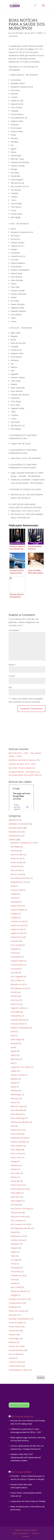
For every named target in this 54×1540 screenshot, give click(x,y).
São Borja (15, 1204)
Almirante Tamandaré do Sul (23, 842)
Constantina (16, 957)
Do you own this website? (17, 807)
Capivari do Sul (17, 937)
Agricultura (13, 820)
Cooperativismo (15, 1303)
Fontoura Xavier (17, 1023)
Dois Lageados (17, 976)
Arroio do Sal (16, 858)
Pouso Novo (16, 1157)
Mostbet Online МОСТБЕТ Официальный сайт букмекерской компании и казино (25, 1457)
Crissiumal (15, 968)
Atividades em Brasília (18, 824)
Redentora (15, 1165)
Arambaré (15, 850)
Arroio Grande (17, 862)
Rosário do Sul (17, 1185)
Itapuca (14, 1055)
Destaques (13, 1307)
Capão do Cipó (17, 929)
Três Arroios (16, 1271)
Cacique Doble (17, 890)
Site (10, 687)
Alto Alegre (15, 846)
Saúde (39, 33)
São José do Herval (19, 1216)
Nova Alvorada (17, 1110)
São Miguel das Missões (21, 1228)
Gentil (13, 1031)
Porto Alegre (16, 1149)
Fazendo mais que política (26, 1530)
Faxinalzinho (16, 1016)
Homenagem (14, 1338)
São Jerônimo (16, 1212)
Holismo (12, 1334)
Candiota (14, 913)
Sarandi (14, 1232)
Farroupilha (15, 1012)
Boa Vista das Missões (20, 878)
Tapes (13, 1256)
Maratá (14, 1082)
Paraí (13, 1126)
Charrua (14, 953)
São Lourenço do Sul (19, 1224)
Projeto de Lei (15, 1346)
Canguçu (14, 917)
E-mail (12, 676)
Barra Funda (16, 870)
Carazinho (15, 941)
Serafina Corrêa (17, 1240)
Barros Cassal (16, 874)
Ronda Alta (15, 1181)
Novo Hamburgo (18, 1118)
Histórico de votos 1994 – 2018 (22, 764)
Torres (13, 1263)
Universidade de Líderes (19, 1370)
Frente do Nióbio (16, 1322)
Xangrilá (14, 1295)
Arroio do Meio (17, 854)
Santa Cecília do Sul (19, 1189)
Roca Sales (15, 1173)
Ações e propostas (20, 1533)
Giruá (13, 1035)
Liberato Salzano (18, 1075)
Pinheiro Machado (18, 1141)
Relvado (14, 1169)
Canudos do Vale (18, 921)
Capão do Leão (17, 933)
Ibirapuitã (14, 1043)
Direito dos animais (17, 1311)
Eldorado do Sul (17, 984)
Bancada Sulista (15, 831)
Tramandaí (15, 1267)
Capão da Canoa (18, 925)
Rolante (14, 1177)
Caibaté (14, 894)
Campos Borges (17, 909)
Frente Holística (15, 1326)
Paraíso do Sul (17, 1130)
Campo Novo (16, 905)
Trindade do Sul (17, 1275)
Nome (12, 664)
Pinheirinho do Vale (19, 1138)
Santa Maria (16, 1193)
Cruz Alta (14, 972)
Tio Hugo (14, 1260)
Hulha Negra (16, 1039)
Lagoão (14, 1071)
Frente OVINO (23, 1472)
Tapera (14, 1252)
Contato (25, 1536)
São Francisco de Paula (20, 1208)
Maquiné (14, 1078)
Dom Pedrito (16, 980)
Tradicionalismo (15, 1366)
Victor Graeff (16, 1287)
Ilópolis (14, 1051)
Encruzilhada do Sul (19, 988)
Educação (13, 1315)
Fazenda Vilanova (18, 1019)
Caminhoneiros (15, 835)
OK (27, 807)
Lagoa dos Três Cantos (21, 1067)
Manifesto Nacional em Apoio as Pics (24, 760)
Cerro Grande (16, 945)
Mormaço (15, 1098)
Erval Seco (15, 1000)
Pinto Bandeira (17, 1145)
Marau (13, 1086)
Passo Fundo (16, 1134)
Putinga (14, 1161)
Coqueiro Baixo (17, 960)
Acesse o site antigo (19, 1405)
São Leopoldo (17, 1220)
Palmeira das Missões (20, 1122)
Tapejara (14, 1248)
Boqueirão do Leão (19, 882)
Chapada (14, 949)
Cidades (12, 839)
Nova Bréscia (16, 1114)
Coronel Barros (17, 964)
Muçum (14, 1102)
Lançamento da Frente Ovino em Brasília (27, 1501)
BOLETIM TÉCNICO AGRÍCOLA (22, 768)
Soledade (14, 1244)
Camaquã (15, 901)
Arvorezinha (16, 866)
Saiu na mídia (14, 1354)
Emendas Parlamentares (19, 1319)
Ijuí (12, 1047)
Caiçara (14, 897)
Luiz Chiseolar (17, 33)
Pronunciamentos (16, 1350)
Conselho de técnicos (18, 1299)
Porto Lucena (16, 1153)
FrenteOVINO (14, 1330)
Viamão (14, 1283)
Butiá (13, 886)
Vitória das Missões (19, 1291)
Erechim (14, 992)
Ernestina (14, 996)
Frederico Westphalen (20, 1027)
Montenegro (16, 1094)
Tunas (13, 1279)
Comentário (14, 630)
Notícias (35, 1533)
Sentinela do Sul (17, 1236)
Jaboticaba (15, 1059)
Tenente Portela (15, 1362)
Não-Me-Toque (17, 1106)
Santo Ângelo (16, 1200)
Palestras (13, 1342)
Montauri (14, 1090)
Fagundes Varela (18, 1008)
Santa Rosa (15, 1197)
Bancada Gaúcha (16, 828)
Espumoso (15, 1004)
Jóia (12, 1063)
